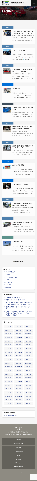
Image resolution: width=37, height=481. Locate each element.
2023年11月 (8, 367)
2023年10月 (18, 367)
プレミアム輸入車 (10, 272)
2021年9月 (29, 396)
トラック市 (8, 285)
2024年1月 (19, 363)
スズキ (7, 280)
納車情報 (8, 287)
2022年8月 (8, 385)
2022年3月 (29, 389)
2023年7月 (19, 370)
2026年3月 (29, 330)
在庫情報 (18, 447)
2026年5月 (8, 330)
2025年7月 (19, 341)
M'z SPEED (9, 282)
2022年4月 (19, 389)
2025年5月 (8, 345)
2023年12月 (28, 363)
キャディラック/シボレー (12, 277)
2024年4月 (19, 359)
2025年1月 (19, 348)
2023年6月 (29, 370)
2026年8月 (8, 326)
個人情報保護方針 (18, 467)
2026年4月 (19, 330)
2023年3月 (29, 374)
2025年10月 (18, 337)
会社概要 (18, 459)
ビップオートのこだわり (18, 443)
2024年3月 (29, 359)
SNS (18, 455)
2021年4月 (19, 403)
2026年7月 (19, 326)
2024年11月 (8, 352)
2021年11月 (8, 396)
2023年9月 (29, 367)
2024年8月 (8, 356)
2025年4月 (19, 345)
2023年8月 (8, 370)
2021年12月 (28, 392)
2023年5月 (8, 374)
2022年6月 (29, 385)
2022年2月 (8, 392)
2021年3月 (29, 403)
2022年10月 (18, 381)
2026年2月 (8, 334)
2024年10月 (18, 352)
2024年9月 (29, 352)
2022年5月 (8, 389)
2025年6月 (29, 341)
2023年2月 (8, 378)
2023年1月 (19, 378)
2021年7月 (19, 400)
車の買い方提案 (18, 451)
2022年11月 (8, 381)
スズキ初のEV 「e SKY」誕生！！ (14, 297)
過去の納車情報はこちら (12, 415)
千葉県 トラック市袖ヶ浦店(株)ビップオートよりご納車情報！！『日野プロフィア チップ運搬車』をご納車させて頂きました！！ (19, 313)
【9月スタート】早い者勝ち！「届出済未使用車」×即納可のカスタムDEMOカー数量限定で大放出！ (19, 303)
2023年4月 (19, 374)
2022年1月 (19, 392)
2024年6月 (29, 356)
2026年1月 (19, 334)
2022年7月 (19, 385)
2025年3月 (29, 345)
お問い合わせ (18, 463)
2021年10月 (18, 396)
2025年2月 (8, 348)
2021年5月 (8, 403)
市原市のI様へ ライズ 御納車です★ (15, 300)
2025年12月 (28, 334)
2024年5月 (8, 359)
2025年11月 (8, 337)
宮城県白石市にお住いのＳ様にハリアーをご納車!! (18, 308)
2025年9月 (29, 337)
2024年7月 (19, 356)
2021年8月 (8, 400)
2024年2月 (8, 363)
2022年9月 (29, 381)
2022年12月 (28, 378)
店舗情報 (18, 439)
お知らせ (8, 274)
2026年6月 (29, 326)
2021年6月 (29, 400)
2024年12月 (28, 348)
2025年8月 (8, 341)
